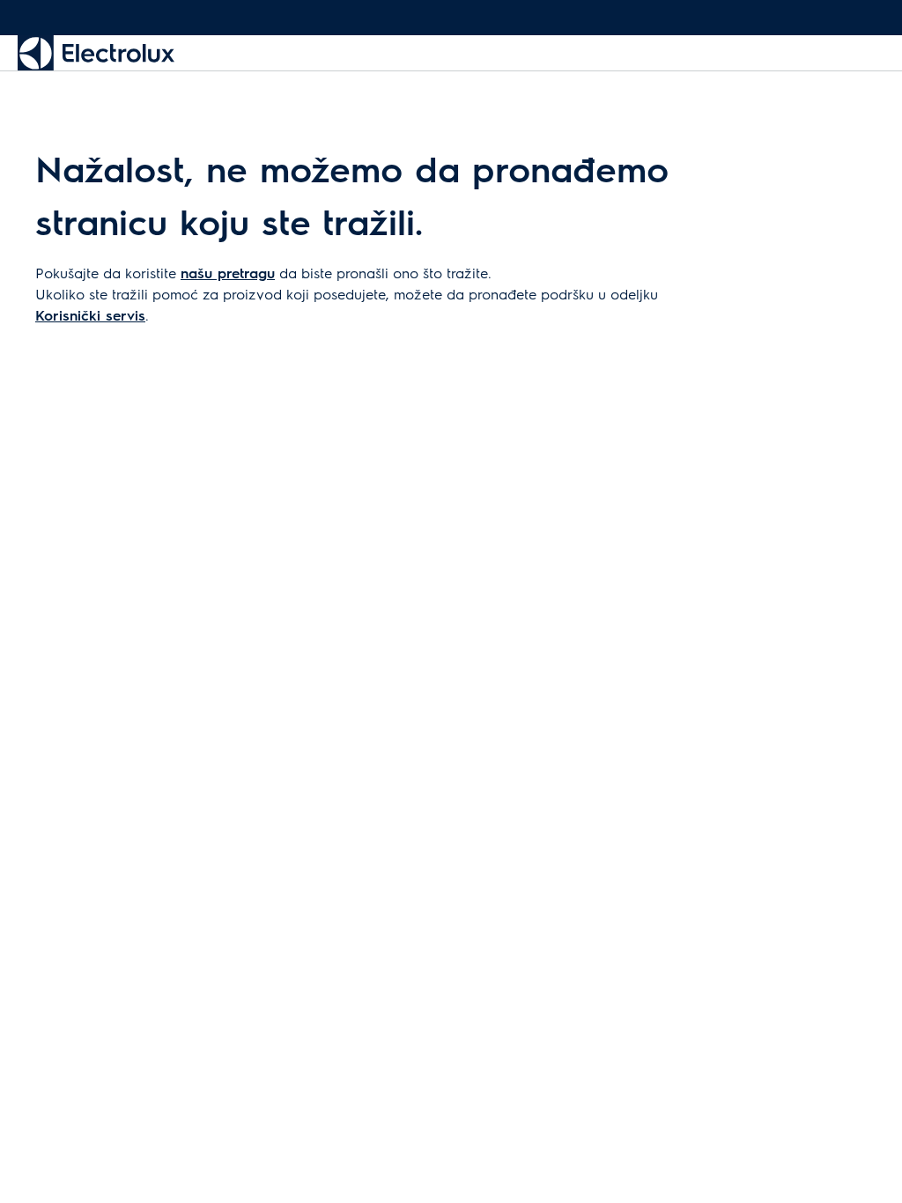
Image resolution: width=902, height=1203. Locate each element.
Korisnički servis (90, 315)
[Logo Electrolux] (96, 52)
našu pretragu (228, 272)
